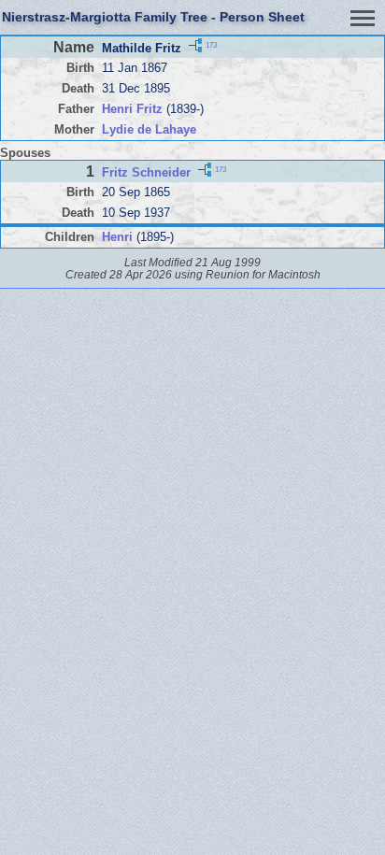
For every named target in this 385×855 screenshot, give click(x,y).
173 (211, 45)
